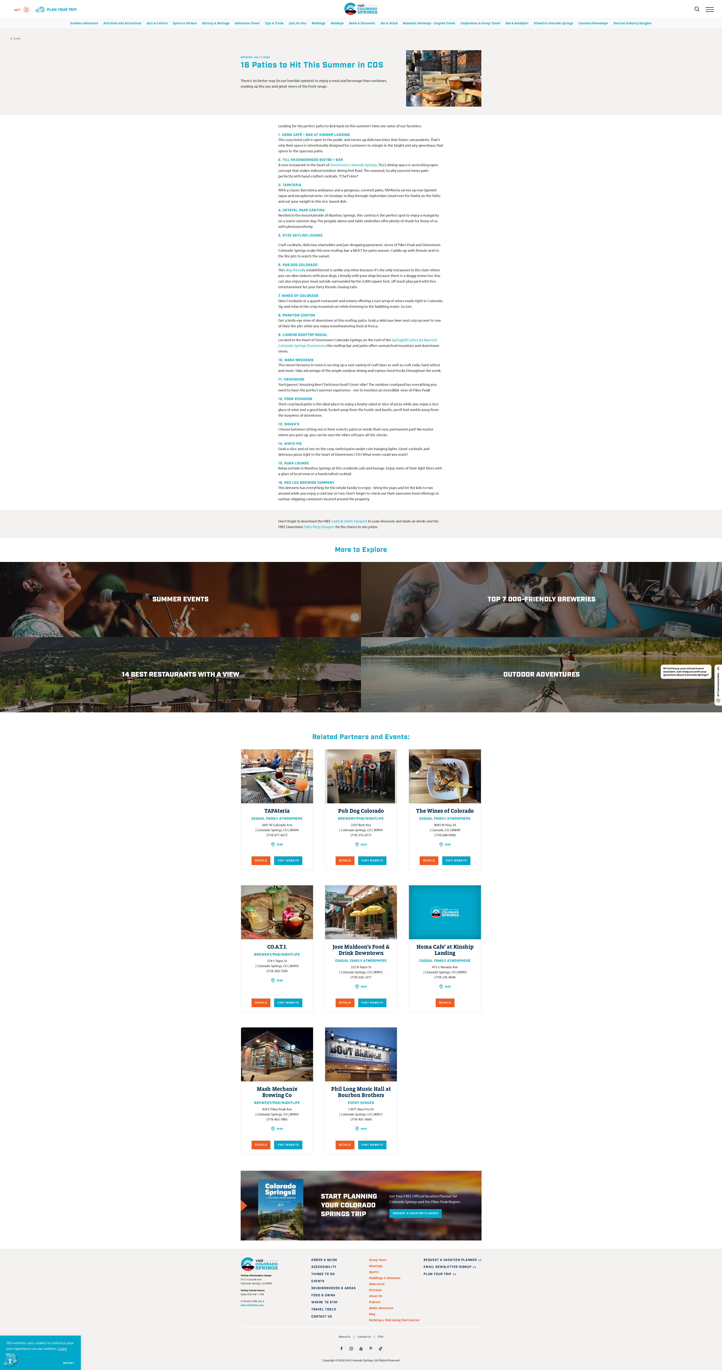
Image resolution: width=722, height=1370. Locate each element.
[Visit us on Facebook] (341, 1348)
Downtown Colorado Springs (353, 164)
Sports (374, 1272)
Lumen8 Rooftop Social (305, 335)
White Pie (293, 444)
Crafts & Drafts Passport (349, 521)
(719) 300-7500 (277, 971)
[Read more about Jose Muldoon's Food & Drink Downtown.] (361, 912)
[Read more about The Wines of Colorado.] (445, 776)
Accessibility (324, 1267)
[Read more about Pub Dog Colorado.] (361, 776)
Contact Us (321, 1317)
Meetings (376, 1266)
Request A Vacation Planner (415, 1213)
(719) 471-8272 (277, 835)
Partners (375, 1290)
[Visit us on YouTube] (361, 1348)
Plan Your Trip (437, 1274)
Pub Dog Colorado (300, 265)
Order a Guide (324, 1260)
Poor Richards (298, 399)
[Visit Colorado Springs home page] (361, 9)
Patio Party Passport (319, 526)
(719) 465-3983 (277, 1119)
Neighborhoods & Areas (333, 1288)
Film (380, 1336)
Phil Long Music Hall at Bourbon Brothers (361, 1092)
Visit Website (288, 860)
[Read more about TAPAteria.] (277, 776)
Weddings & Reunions (385, 1278)
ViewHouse (294, 379)
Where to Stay (324, 1302)
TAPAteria (292, 185)
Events (318, 1281)
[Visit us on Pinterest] (371, 1348)
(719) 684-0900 (445, 835)
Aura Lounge (296, 463)
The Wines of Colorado (445, 811)
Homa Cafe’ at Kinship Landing (445, 950)
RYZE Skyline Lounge (303, 235)
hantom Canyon (299, 315)
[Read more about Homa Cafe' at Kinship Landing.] (445, 912)
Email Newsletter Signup (447, 1267)
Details (261, 860)
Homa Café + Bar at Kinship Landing (316, 135)
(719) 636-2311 (361, 977)
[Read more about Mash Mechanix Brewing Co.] (277, 1054)
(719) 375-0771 (361, 835)
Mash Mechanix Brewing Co (277, 1092)
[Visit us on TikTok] (380, 1348)
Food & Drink (323, 1295)
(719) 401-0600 (361, 1119)
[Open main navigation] (710, 9)
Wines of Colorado (300, 296)
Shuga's (291, 424)
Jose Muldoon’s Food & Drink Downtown (361, 950)
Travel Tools (323, 1310)
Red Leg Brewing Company (309, 483)
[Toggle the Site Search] (697, 9)
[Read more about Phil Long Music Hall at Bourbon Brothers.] (361, 1054)
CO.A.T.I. (277, 947)
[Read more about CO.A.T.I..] (277, 912)
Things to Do (323, 1274)
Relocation (377, 1284)
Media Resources (381, 1308)
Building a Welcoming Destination (394, 1320)
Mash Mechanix (299, 360)
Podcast (375, 1302)
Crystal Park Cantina (304, 210)
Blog (372, 1314)
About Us (375, 1296)
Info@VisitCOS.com (252, 1305)
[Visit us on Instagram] (351, 1348)
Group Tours (378, 1260)
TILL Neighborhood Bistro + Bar (313, 160)
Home (17, 38)
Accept (68, 1363)
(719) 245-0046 (445, 977)
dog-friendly (295, 270)
